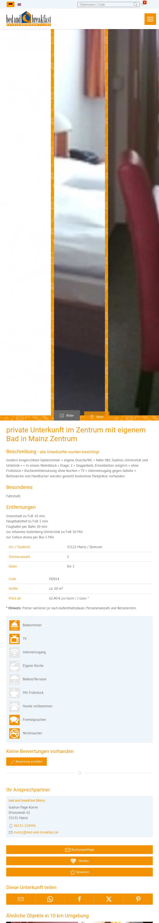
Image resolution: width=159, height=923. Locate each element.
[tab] (67, 415)
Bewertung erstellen (28, 761)
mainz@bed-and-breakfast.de (36, 832)
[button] (150, 19)
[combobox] (108, 4)
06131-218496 (25, 825)
